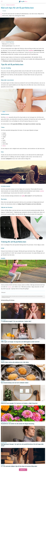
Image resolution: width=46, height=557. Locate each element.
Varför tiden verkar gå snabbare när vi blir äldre (15, 362)
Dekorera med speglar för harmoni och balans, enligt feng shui (19, 403)
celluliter (31, 50)
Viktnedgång (4, 442)
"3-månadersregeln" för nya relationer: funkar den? (16, 321)
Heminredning (4, 401)
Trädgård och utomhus (6, 422)
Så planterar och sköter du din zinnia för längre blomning (17, 423)
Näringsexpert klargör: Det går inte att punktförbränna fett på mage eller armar (22, 444)
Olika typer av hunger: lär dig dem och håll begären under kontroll (20, 341)
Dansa (4, 145)
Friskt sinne (3, 340)
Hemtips (2, 381)
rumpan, (10, 286)
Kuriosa (2, 360)
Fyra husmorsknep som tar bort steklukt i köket (14, 382)
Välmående (3, 4)
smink (7, 117)
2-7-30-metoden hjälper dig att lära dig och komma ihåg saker (19, 466)
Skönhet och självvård (10, 4)
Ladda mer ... (23, 469)
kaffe (23, 195)
